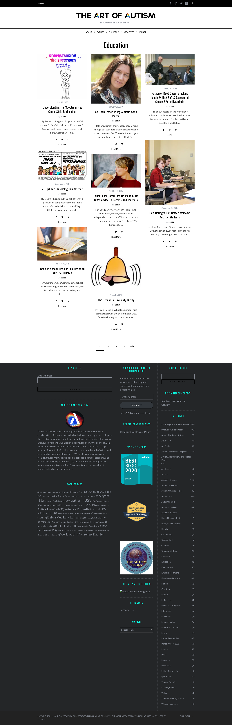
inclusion (81, 518)
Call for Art (166, 534)
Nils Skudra (67, 526)
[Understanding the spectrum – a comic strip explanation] (62, 76)
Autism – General (169, 480)
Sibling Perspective (170, 671)
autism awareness (71, 505)
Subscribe (136, 405)
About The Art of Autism (172, 435)
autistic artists (47, 513)
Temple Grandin (168, 682)
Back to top (185, 716)
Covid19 (165, 545)
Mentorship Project (170, 627)
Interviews (166, 611)
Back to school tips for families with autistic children (62, 270)
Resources (166, 665)
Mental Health (168, 622)
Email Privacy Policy (140, 431)
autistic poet (85, 513)
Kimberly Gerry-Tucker (65, 521)
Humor (164, 594)
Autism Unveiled (50, 509)
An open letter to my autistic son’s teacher (116, 113)
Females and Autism (170, 578)
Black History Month (171, 518)
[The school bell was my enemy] (116, 267)
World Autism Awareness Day (82, 534)
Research (165, 660)
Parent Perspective (170, 638)
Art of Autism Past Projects (174, 451)
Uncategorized (168, 687)
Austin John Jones (61, 501)
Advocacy (166, 440)
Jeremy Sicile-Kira (94, 518)
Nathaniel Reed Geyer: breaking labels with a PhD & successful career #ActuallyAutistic (170, 97)
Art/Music (166, 469)
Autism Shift (88, 505)
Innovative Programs (171, 605)
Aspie (48, 501)
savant (73, 530)
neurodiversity (47, 526)
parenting (83, 526)
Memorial (166, 616)
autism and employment (51, 505)
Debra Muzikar (61, 517)
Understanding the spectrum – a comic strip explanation (62, 109)
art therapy (89, 496)
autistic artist (94, 509)
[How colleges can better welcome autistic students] (170, 172)
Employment (167, 567)
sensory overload (85, 531)
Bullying (165, 529)
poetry (96, 526)
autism (82, 500)
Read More (62, 145)
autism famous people (171, 490)
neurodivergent (100, 522)
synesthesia (54, 535)
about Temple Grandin (78, 492)
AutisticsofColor (169, 512)
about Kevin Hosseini (56, 492)
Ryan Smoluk (63, 530)
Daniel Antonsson (101, 513)
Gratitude (165, 589)
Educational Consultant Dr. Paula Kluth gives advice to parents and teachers (116, 197)
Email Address (44, 375)
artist (64, 496)
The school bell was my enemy (116, 299)
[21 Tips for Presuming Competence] (62, 165)
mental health (85, 522)
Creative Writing (169, 551)
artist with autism (76, 496)
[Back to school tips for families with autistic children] (62, 244)
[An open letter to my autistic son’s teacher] (116, 79)
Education (166, 561)
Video (164, 693)
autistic (73, 509)
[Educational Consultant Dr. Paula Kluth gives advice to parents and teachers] (116, 171)
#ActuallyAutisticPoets (172, 429)
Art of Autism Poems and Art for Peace (176, 458)
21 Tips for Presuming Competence (62, 188)
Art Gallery (166, 446)
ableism (41, 492)
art (55, 496)
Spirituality (166, 676)
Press (163, 654)
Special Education (101, 530)
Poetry (164, 649)
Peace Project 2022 (170, 643)
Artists (164, 474)
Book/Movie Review (170, 523)
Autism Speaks (102, 505)
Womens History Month (172, 698)
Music (164, 633)
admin (63, 116)
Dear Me (42, 518)
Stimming (42, 535)
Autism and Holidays (170, 485)
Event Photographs (170, 572)
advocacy (47, 496)
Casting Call (167, 540)
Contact (41, 3)
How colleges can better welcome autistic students (169, 214)
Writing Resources (169, 703)
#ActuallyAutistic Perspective (175, 424)
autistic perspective (66, 513)
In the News (166, 600)
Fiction (164, 583)
